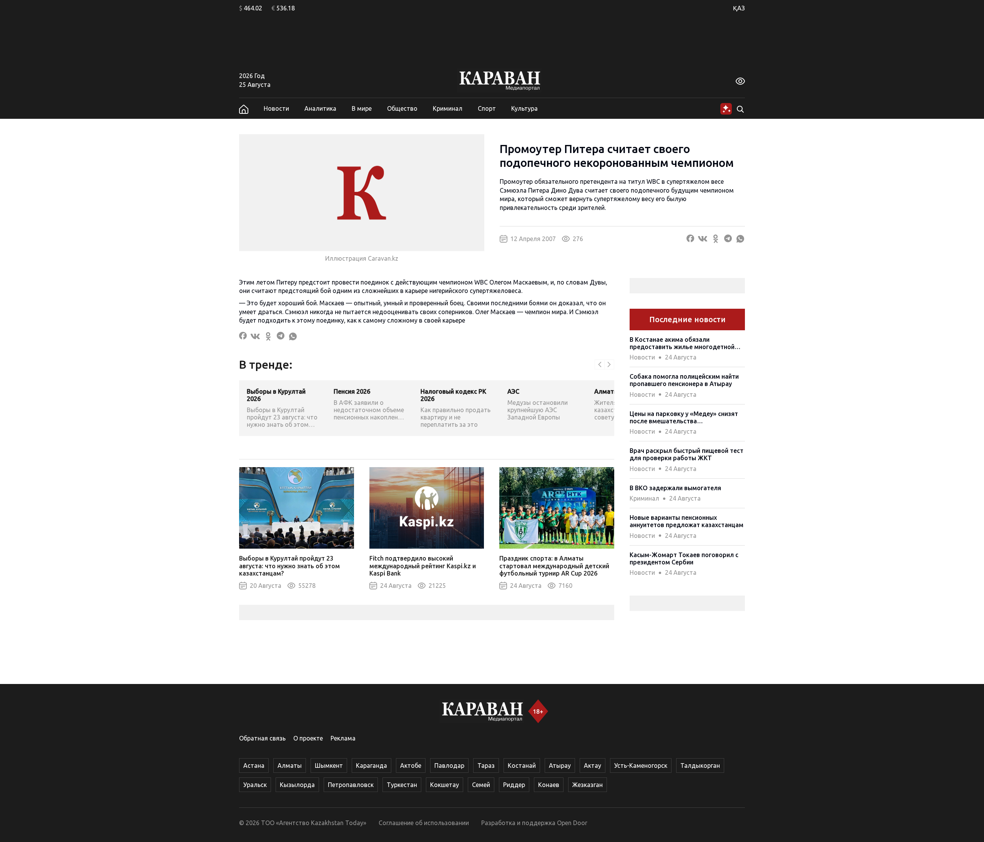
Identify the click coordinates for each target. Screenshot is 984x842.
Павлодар (449, 765)
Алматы (290, 765)
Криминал (447, 108)
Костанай (522, 765)
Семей (481, 784)
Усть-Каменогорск (640, 765)
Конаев (548, 784)
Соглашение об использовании (424, 822)
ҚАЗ (739, 8)
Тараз (486, 765)
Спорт (487, 108)
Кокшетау (444, 784)
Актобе (410, 765)
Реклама (343, 738)
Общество (402, 108)
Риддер (514, 784)
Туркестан (402, 784)
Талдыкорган (700, 765)
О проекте (308, 738)
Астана (253, 765)
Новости (276, 108)
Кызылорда (297, 784)
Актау (592, 765)
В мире (362, 108)
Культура (524, 108)
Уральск (255, 784)
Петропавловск (351, 784)
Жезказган (587, 784)
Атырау (560, 765)
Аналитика (320, 108)
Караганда (371, 765)
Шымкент (329, 765)
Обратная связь (262, 738)
